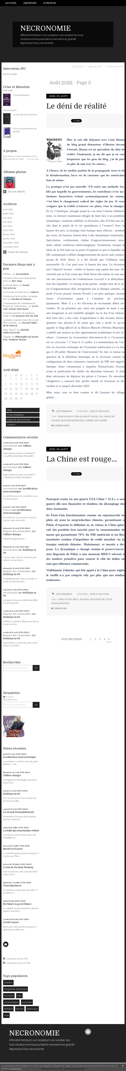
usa (101, 416)
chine (61, 599)
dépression (32, 1008)
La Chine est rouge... (81, 459)
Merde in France (13, 848)
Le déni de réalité (76, 106)
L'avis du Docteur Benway (18, 867)
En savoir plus (15, 1068)
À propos (49, 2)
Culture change (12, 534)
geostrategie (97, 599)
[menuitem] (12, 3)
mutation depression (72, 420)
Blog (9, 410)
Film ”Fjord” (9, 330)
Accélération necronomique (19, 757)
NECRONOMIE (45, 28)
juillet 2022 (78, 66)
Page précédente (71, 639)
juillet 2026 (8, 213)
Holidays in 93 (11, 574)
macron (19, 1008)
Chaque (7, 337)
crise (6, 1015)
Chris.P (7, 510)
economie (27, 1002)
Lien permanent (63, 411)
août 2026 (8, 209)
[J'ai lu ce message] (122, 1065)
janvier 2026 (9, 238)
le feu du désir (10, 285)
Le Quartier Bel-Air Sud (25, 316)
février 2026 (9, 234)
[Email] (5, 944)
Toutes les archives (18, 252)
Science (11, 424)
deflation (8, 1008)
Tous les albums (16, 191)
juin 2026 (7, 217)
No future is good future (17, 904)
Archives (29, 2)
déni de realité (82, 416)
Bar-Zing (17, 281)
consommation (11, 1002)
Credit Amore (11, 922)
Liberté (35, 292)
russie (94, 416)
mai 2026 (7, 222)
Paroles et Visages (21, 299)
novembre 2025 (10, 246)
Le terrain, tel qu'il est (15, 292)
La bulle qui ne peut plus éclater (21, 830)
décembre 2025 (11, 242)
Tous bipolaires (12, 885)
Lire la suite (33, 158)
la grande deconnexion (18, 419)
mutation (8, 982)
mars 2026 (8, 230)
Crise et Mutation (15, 414)
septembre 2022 (115, 66)
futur (19, 995)
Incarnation (22, 274)
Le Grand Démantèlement (18, 812)
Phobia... (7, 274)
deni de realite (66, 416)
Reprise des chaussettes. (17, 531)
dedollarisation (60, 603)
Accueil (11, 2)
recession (9, 995)
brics (76, 599)
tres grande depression (15, 988)
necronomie (10, 445)
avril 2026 (7, 226)
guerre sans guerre (96, 420)
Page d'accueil (95, 66)
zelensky (84, 599)
